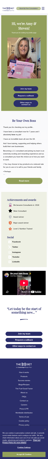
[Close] (45, 429)
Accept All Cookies (24, 454)
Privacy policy (24, 425)
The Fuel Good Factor (24, 389)
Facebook (16, 242)
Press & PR (24, 409)
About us (24, 393)
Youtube (15, 257)
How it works (24, 372)
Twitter (15, 247)
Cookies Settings (24, 447)
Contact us (24, 401)
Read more (24, 181)
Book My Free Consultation (29, 8)
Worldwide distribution (24, 413)
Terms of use (24, 417)
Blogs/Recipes (24, 385)
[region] (24, 442)
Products (24, 376)
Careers (24, 405)
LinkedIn (16, 262)
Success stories (24, 380)
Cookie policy (24, 421)
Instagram (16, 252)
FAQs (24, 397)
